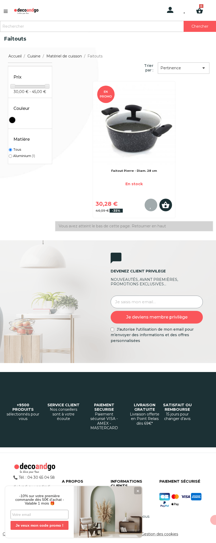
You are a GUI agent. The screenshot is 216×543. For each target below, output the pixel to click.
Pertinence (183, 68)
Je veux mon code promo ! (39, 525)
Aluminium (24, 156)
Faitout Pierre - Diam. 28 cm (134, 171)
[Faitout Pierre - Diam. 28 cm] (134, 125)
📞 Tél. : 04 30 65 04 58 (34, 477)
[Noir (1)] (12, 120)
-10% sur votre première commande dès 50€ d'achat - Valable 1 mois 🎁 (39, 499)
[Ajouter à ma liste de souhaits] (152, 205)
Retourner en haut (149, 226)
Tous (17, 149)
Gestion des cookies (159, 534)
